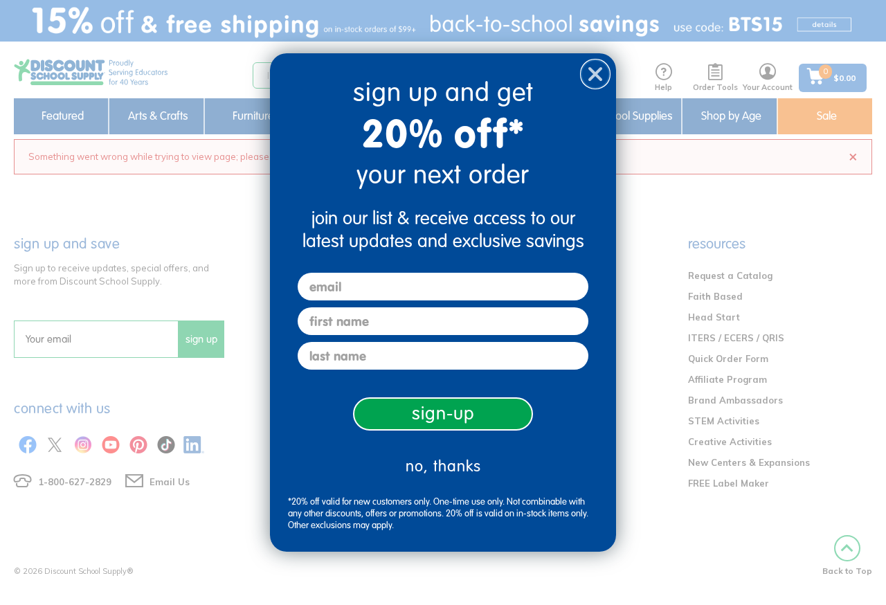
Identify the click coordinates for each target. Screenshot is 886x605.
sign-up (443, 413)
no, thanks (443, 466)
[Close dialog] (595, 74)
